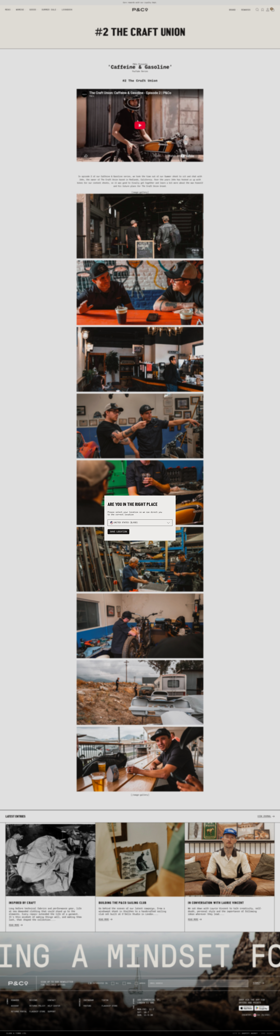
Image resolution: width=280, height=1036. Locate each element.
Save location (118, 531)
